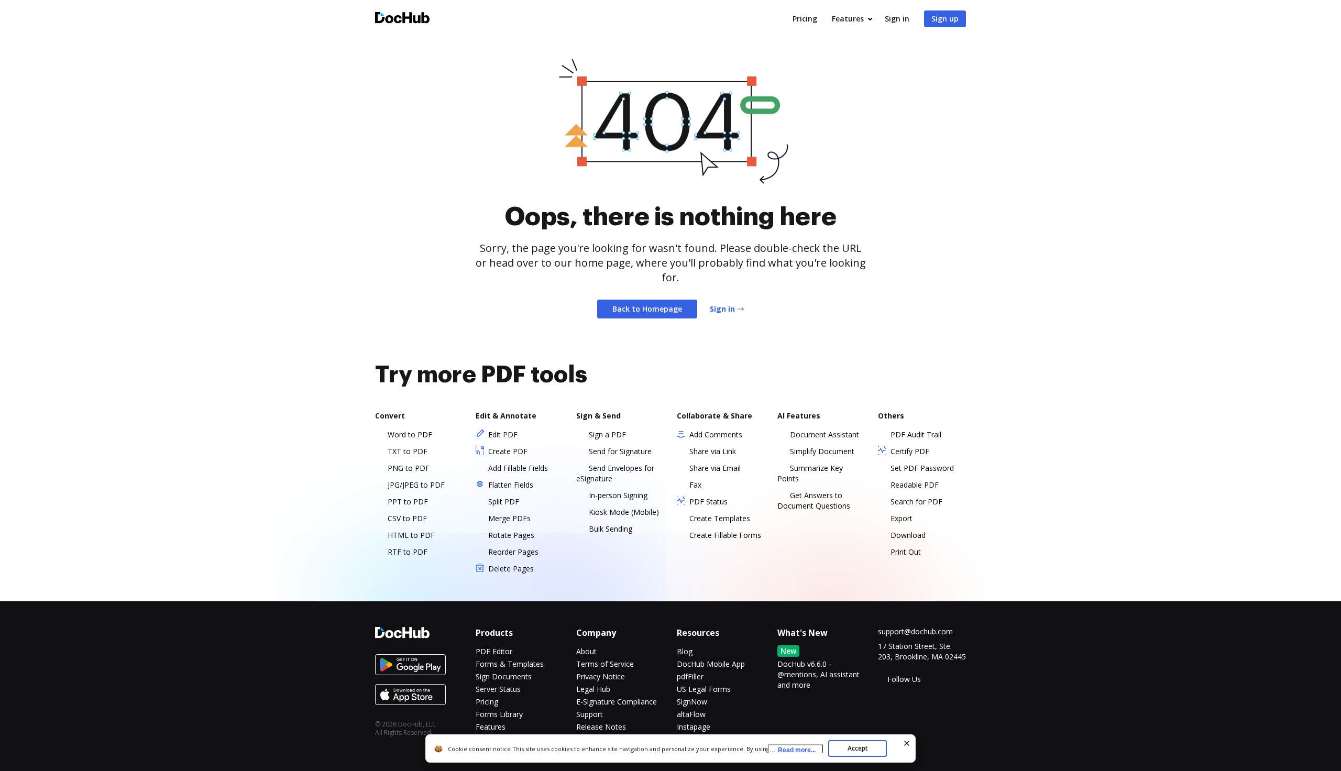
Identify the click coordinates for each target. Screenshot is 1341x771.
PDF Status (708, 501)
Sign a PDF (607, 434)
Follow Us (904, 679)
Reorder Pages (513, 552)
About (586, 651)
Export (902, 518)
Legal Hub (593, 689)
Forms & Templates (510, 664)
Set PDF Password (922, 468)
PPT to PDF (408, 501)
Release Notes (601, 727)
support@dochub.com (915, 631)
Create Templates (719, 518)
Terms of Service (605, 664)
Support (589, 714)
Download (908, 535)
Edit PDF (503, 434)
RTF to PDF (407, 552)
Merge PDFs (509, 518)
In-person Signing (618, 495)
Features (848, 19)
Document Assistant (824, 434)
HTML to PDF (411, 535)
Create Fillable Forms (725, 535)
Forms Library (499, 714)
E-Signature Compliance (616, 702)
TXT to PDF (407, 451)
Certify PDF (910, 451)
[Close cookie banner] (906, 743)
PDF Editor (494, 651)
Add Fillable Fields (518, 468)
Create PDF (507, 451)
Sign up (945, 19)
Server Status (498, 689)
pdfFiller (690, 676)
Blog (685, 651)
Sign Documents (504, 676)
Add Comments (715, 434)
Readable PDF (915, 485)
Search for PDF (916, 501)
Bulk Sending (610, 529)
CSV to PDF (407, 518)
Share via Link (712, 451)
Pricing (805, 19)
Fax (695, 485)
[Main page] (402, 19)
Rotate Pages (511, 535)
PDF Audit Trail (916, 434)
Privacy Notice (600, 676)
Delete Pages (511, 569)
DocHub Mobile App (711, 664)
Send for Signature (620, 451)
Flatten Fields (510, 485)
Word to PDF (410, 434)
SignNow (692, 702)
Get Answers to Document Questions (813, 500)
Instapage (693, 727)
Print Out (906, 552)
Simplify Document (822, 451)
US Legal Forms (704, 689)
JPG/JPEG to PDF (416, 485)
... (793, 750)
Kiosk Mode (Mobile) (624, 512)
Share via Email (715, 468)
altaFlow (691, 714)
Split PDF (503, 501)
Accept (858, 748)
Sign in (897, 19)
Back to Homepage (647, 309)
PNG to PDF (409, 468)
